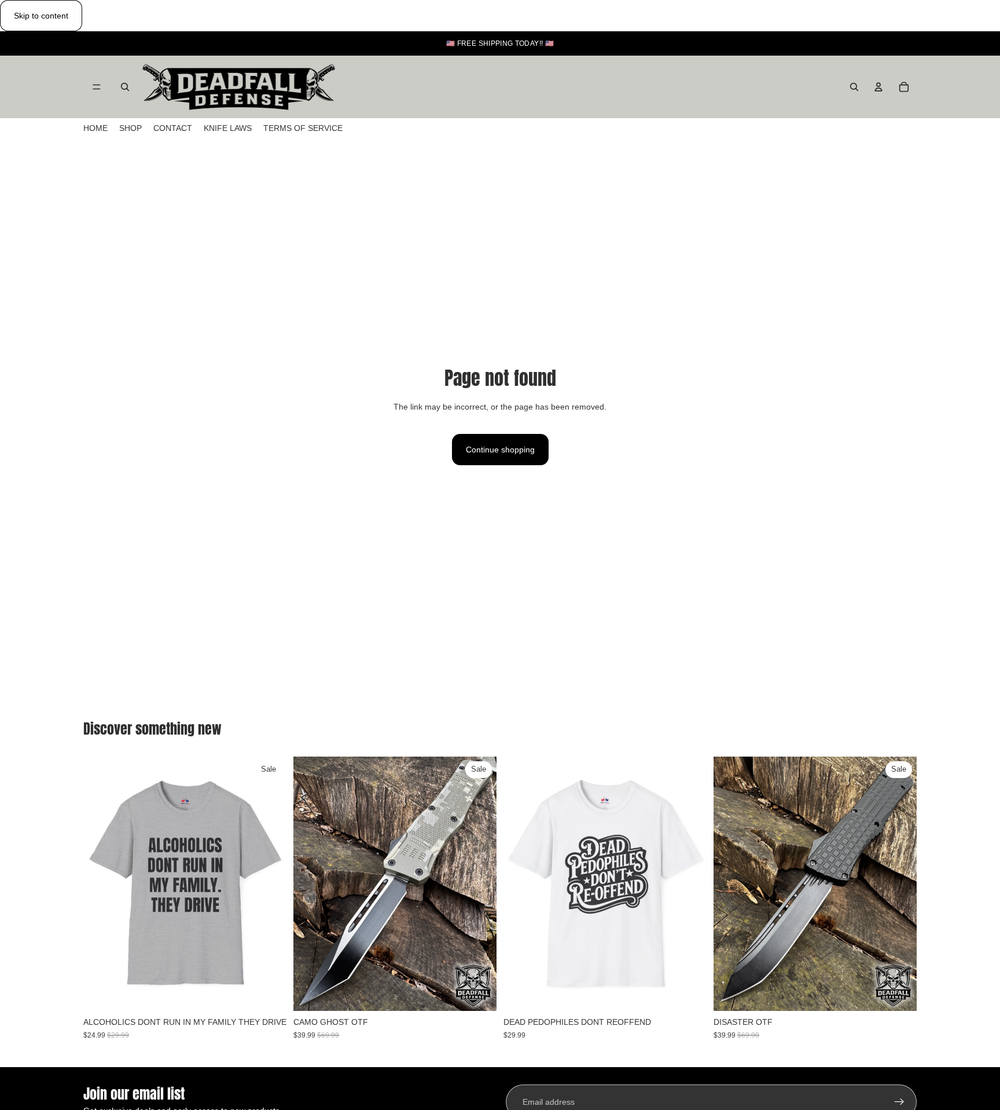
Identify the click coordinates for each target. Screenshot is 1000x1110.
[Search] (125, 87)
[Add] (478, 993)
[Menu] (96, 87)
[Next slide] (269, 884)
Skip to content (41, 15)
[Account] (878, 87)
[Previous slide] (100, 884)
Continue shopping (500, 449)
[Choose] (268, 993)
